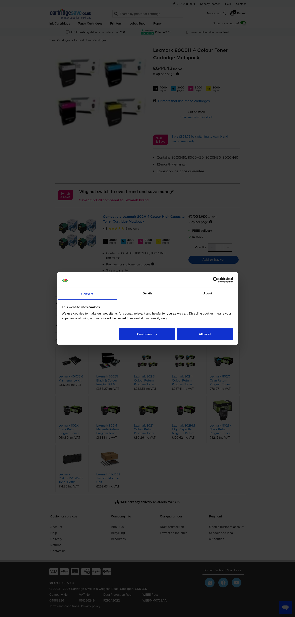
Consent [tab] (87, 293)
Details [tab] (148, 293)
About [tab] (207, 293)
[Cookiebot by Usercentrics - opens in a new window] (215, 280)
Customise (144, 334)
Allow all (205, 334)
